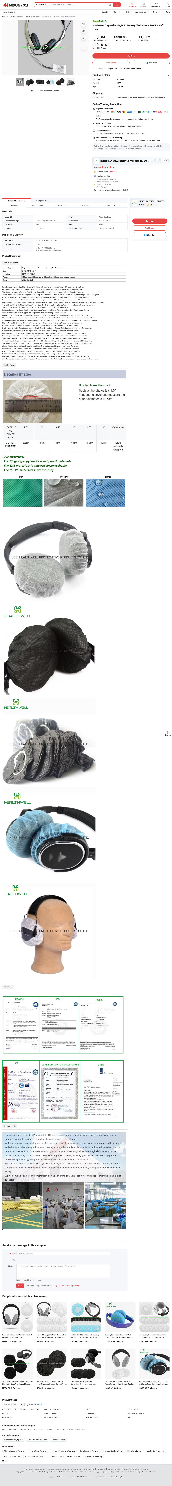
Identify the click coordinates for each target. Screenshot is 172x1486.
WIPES (130, 1418)
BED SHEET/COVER (135, 1413)
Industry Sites (101, 1469)
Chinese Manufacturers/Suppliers (58, 1469)
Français (55, 1472)
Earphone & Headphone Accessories (63, 17)
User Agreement (99, 1477)
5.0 (140, 204)
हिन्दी (117, 1472)
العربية (98, 1472)
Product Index (126, 1469)
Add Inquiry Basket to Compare (46, 90)
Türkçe (132, 1472)
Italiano (74, 1472)
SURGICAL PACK (50, 1413)
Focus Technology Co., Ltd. (70, 1477)
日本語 (112, 1472)
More (4, 1461)
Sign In (96, 190)
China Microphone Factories (14, 1451)
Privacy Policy (120, 1477)
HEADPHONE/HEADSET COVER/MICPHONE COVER (21, 1409)
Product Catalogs (35, 1404)
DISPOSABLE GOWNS (52, 1409)
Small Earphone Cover (12, 1456)
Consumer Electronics (16, 17)
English (31, 1472)
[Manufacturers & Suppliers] (15, 4)
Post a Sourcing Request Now (67, 1285)
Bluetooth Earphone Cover (113, 1451)
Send (20, 1285)
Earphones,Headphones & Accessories (37, 17)
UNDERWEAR (7, 1418)
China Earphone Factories (89, 1451)
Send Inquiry (111, 63)
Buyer (116, 12)
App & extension (141, 12)
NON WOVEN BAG (92, 1418)
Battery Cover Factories (38, 1451)
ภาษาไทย (124, 1472)
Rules (168, 12)
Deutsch (81, 1472)
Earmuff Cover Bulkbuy (93, 1456)
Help (128, 12)
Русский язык (65, 1472)
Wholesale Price (89, 1469)
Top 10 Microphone (55, 1456)
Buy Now (131, 56)
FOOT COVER (133, 1409)
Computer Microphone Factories (63, 1451)
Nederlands (90, 1472)
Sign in (167, 6)
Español (38, 1472)
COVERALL (90, 1413)
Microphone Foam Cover (34, 1456)
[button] (120, 205)
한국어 (105, 1472)
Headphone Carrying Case (13, 1440)
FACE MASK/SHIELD (51, 1418)
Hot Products (28, 1469)
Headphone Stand (58, 1440)
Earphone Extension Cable (37, 1440)
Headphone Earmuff (134, 1451)
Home (4, 17)
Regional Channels (114, 1469)
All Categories (10, 12)
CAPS (88, 1409)
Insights (145, 1469)
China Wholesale (76, 1469)
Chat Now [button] (153, 63)
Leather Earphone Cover (156, 1451)
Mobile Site (136, 1469)
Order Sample (136, 68)
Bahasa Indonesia (151, 1472)
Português (47, 1472)
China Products (40, 1469)
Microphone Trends (74, 1456)
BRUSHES (5, 1413)
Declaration (110, 1477)
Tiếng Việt (139, 1472)
